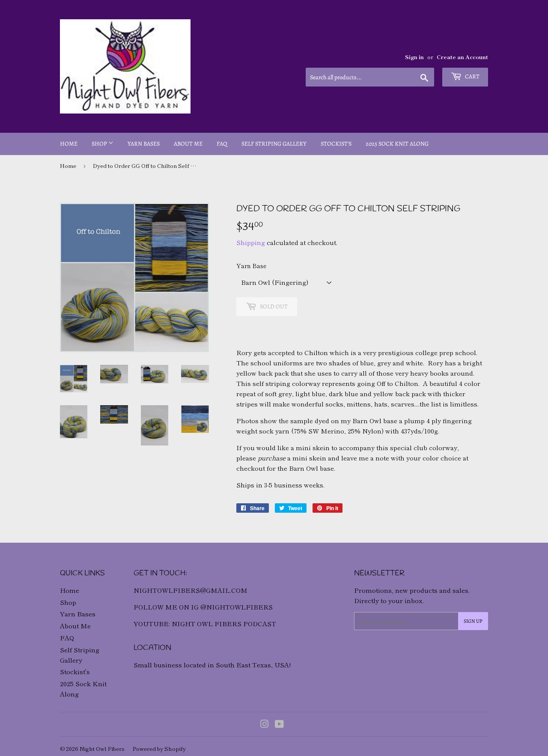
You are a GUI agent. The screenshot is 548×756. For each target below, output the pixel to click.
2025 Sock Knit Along (397, 144)
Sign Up (473, 621)
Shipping (250, 242)
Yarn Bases (144, 144)
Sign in (414, 57)
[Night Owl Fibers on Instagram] (264, 724)
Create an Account (462, 57)
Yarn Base (251, 265)
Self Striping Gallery (274, 144)
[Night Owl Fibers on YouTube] (279, 724)
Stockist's (336, 144)
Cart (472, 76)
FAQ (222, 144)
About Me (188, 144)
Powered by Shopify (159, 748)
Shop (100, 144)
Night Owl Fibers (102, 748)
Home (68, 144)
